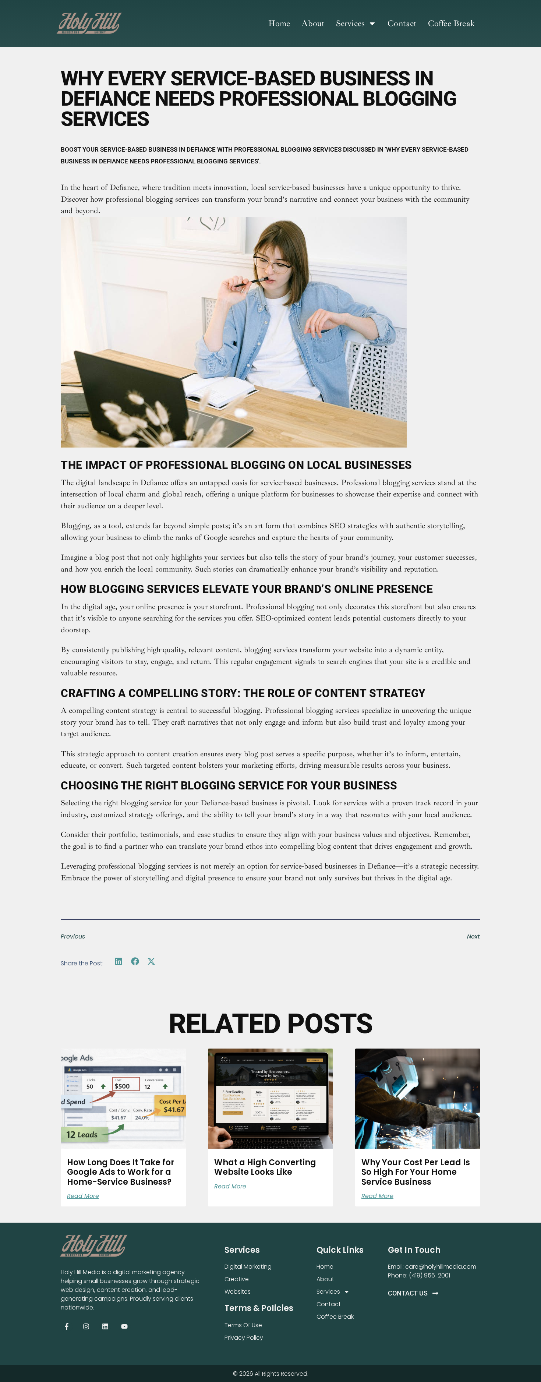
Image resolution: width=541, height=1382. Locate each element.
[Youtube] (124, 1326)
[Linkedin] (105, 1326)
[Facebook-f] (67, 1326)
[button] (118, 961)
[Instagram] (86, 1326)
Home (279, 23)
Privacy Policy (243, 1337)
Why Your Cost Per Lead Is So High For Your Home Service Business (415, 1172)
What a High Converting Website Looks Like (265, 1167)
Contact (402, 23)
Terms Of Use (243, 1325)
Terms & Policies (258, 1308)
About (313, 23)
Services (350, 23)
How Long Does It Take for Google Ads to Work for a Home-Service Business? (120, 1172)
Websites (237, 1291)
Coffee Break (451, 23)
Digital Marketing (248, 1266)
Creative (236, 1279)
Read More (83, 1196)
